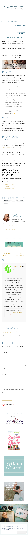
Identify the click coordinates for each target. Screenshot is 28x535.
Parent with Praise (9, 190)
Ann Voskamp (7, 147)
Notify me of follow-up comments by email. (13, 389)
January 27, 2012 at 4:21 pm (18, 269)
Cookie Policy (7, 529)
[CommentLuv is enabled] (8, 405)
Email (4, 374)
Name (4, 368)
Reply (5, 319)
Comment (4, 352)
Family (18, 211)
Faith (15, 211)
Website (4, 380)
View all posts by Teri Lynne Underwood (12, 225)
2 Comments (14, 208)
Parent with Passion (9, 188)
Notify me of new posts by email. (10, 394)
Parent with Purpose (9, 184)
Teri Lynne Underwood (14, 6)
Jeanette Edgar (17, 266)
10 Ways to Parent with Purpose (12, 186)
